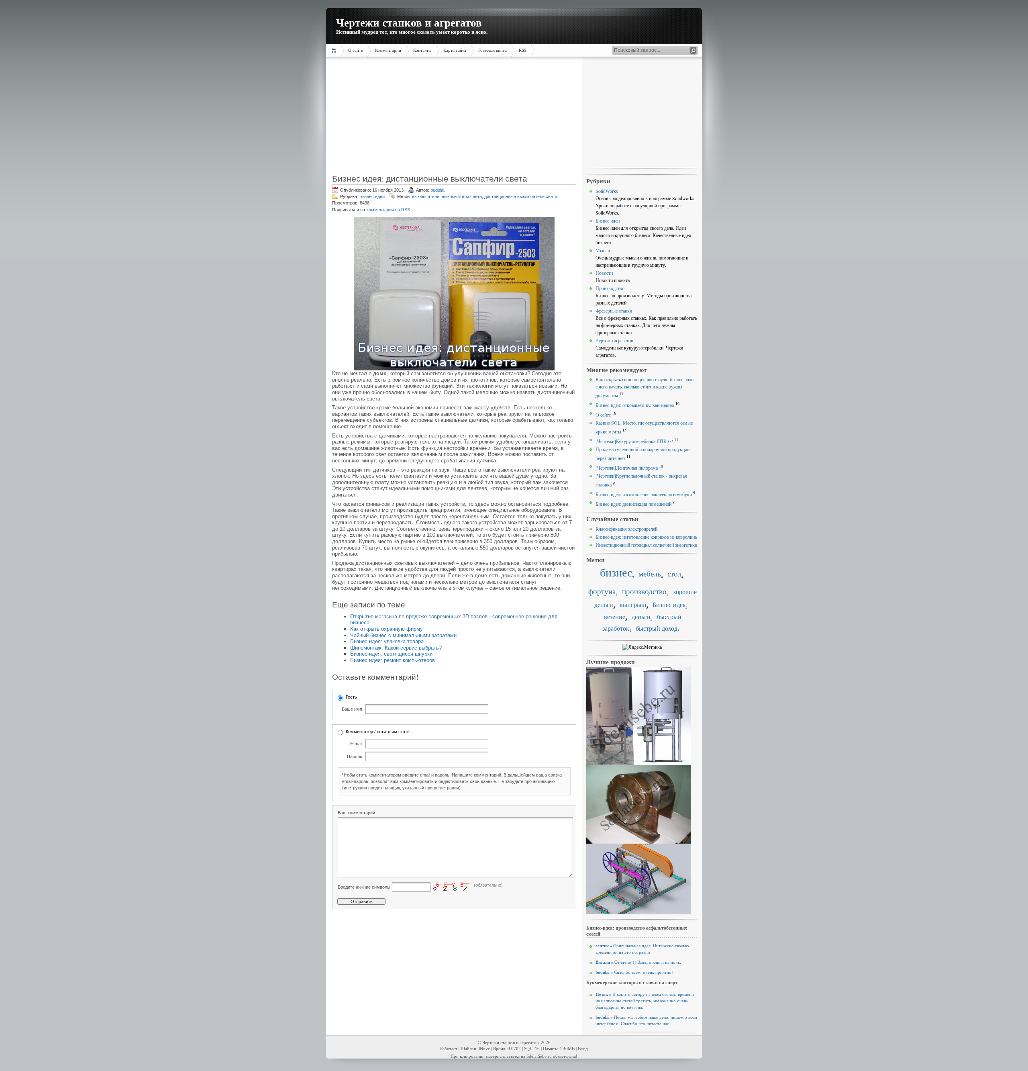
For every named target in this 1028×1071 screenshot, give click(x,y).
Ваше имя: (352, 709)
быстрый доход (656, 628)
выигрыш (633, 604)
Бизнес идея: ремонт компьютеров (392, 660)
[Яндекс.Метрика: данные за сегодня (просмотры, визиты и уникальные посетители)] (642, 647)
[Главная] (335, 50)
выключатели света (462, 196)
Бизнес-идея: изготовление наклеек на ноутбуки (644, 494)
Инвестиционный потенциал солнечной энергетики (646, 545)
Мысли (603, 250)
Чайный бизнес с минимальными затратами (403, 635)
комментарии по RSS (388, 209)
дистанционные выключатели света (520, 196)
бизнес (616, 572)
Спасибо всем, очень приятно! (634, 972)
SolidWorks (607, 191)
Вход (583, 1048)
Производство (610, 288)
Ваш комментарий (356, 812)
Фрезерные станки (614, 310)
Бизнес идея (669, 604)
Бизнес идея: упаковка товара (387, 641)
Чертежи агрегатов (614, 340)
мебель (649, 573)
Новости (604, 273)
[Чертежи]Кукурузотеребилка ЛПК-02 (634, 441)
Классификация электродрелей (626, 528)
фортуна (602, 591)
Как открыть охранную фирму (386, 629)
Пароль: (355, 756)
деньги (641, 616)
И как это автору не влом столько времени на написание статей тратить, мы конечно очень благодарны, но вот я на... (645, 1000)
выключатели (425, 196)
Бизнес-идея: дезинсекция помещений (633, 504)
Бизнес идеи (372, 196)
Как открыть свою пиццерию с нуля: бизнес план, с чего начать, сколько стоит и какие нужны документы (645, 387)
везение (614, 616)
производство (644, 591)
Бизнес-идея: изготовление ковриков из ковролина (646, 536)
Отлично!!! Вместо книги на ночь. (638, 962)
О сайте (603, 414)
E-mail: (356, 743)
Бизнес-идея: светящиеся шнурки (391, 654)
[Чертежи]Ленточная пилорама (627, 467)
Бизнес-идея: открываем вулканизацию (635, 405)
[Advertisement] (383, 118)
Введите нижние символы (364, 887)
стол (674, 573)
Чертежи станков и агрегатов (409, 22)
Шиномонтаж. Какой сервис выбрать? (396, 648)
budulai (437, 190)
